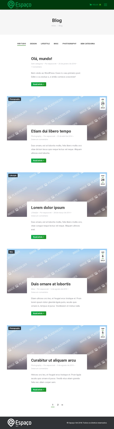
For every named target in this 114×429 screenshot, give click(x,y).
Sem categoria (87, 44)
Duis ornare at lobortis (51, 284)
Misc (56, 44)
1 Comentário (36, 67)
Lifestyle (45, 44)
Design (33, 44)
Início (54, 26)
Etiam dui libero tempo (51, 131)
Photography (69, 44)
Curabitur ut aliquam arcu (53, 360)
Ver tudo (21, 44)
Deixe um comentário (39, 139)
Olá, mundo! (41, 58)
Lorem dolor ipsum (48, 207)
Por (50, 64)
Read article (38, 84)
